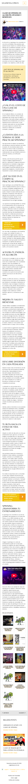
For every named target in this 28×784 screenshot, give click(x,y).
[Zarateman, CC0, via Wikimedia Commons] (14, 770)
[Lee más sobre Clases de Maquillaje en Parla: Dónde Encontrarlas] (14, 740)
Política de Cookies (14, 780)
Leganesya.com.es (10, 3)
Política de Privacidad (14, 775)
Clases (15, 730)
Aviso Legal (14, 778)
